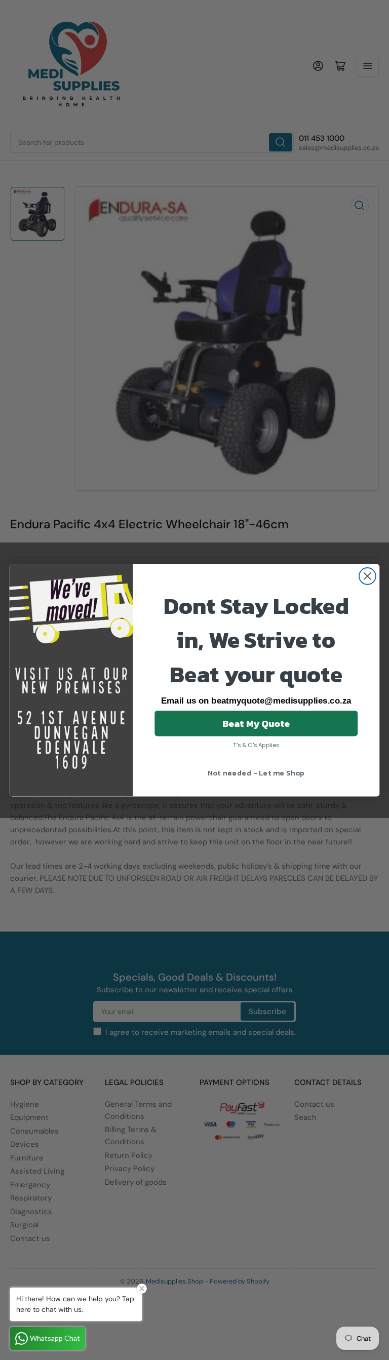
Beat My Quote (256, 723)
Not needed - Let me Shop (256, 772)
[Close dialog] (367, 576)
